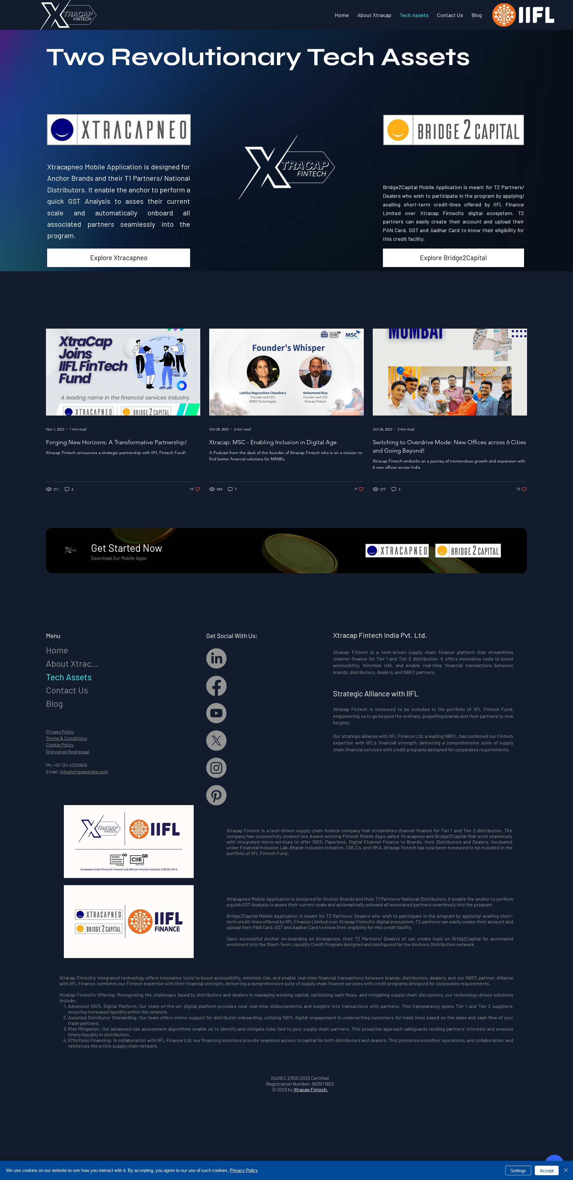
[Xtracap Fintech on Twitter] (216, 740)
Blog (54, 703)
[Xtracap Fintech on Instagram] (216, 768)
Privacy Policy (60, 731)
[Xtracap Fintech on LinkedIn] (216, 658)
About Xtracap (73, 663)
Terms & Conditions (66, 738)
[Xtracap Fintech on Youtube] (216, 713)
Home (57, 650)
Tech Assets (69, 677)
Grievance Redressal (67, 751)
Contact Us (67, 690)
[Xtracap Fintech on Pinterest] (216, 795)
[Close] (565, 1170)
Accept (547, 1170)
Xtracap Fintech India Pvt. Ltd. (380, 635)
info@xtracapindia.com (84, 771)
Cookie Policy (60, 744)
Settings (518, 1170)
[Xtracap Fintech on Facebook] (216, 686)
